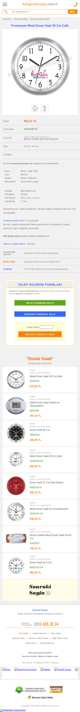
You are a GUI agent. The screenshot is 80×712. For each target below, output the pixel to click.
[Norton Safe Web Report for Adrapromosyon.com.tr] (40, 700)
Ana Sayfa (7, 19)
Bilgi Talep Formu (60, 638)
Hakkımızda (31, 643)
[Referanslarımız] (39, 673)
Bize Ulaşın (56, 633)
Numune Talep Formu (38, 638)
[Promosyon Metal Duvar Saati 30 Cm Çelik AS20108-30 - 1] (35, 112)
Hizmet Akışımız (40, 633)
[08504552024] (40, 625)
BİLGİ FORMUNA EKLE (40, 303)
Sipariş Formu (18, 638)
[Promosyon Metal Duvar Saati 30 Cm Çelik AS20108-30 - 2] (44, 112)
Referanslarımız (47, 643)
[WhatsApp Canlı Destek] (13, 710)
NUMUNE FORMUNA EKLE (39, 314)
